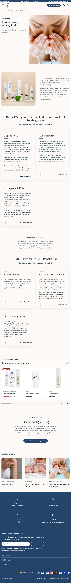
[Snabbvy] (21, 371)
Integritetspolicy (21, 550)
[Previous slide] (62, 403)
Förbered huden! (7, 484)
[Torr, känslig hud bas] (12, 378)
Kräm (27, 391)
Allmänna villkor (8, 550)
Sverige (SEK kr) (27, 572)
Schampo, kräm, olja (9, 391)
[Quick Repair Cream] (35, 378)
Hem (2, 11)
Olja (50, 391)
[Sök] (64, 5)
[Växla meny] (2, 5)
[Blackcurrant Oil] (58, 378)
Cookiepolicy (65, 578)
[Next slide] (67, 403)
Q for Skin (10, 578)
